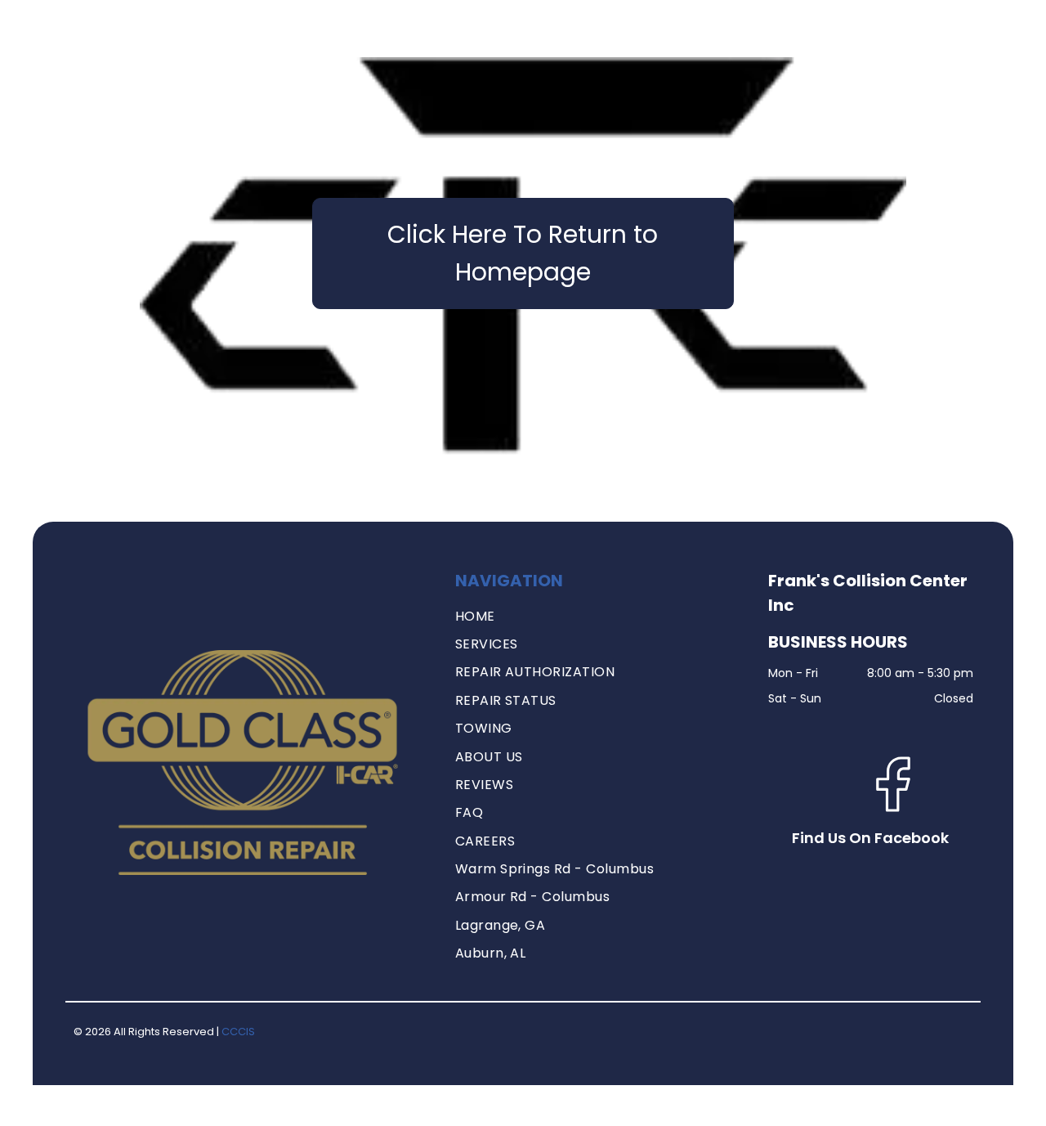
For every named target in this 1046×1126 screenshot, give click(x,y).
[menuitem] (599, 616)
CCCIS (238, 1031)
